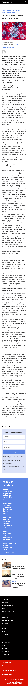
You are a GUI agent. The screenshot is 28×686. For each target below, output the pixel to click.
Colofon (4, 608)
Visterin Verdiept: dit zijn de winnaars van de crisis (18, 576)
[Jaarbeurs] (14, 682)
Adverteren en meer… (8, 620)
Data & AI (14, 581)
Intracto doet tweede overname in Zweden (7, 546)
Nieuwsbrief (5, 634)
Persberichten (6, 623)
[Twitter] (9, 426)
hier (16, 468)
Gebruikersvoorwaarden (9, 670)
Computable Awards (7, 605)
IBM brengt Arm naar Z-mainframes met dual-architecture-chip (7, 522)
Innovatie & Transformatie (16, 571)
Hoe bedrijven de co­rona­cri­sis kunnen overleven (18, 585)
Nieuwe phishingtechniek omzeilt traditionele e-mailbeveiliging (8, 494)
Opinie (16, 45)
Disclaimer (5, 666)
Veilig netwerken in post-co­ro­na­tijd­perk (18, 567)
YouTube (6, 651)
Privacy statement (7, 674)
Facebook (7, 642)
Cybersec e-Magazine (8, 611)
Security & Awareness (13, 10)
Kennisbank (5, 602)
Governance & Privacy (8, 12)
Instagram (7, 654)
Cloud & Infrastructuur (17, 563)
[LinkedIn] (6, 426)
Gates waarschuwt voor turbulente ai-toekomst (8, 535)
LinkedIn (6, 648)
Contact (4, 631)
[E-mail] (3, 426)
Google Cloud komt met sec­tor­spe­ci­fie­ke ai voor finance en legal (7, 508)
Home (3, 10)
